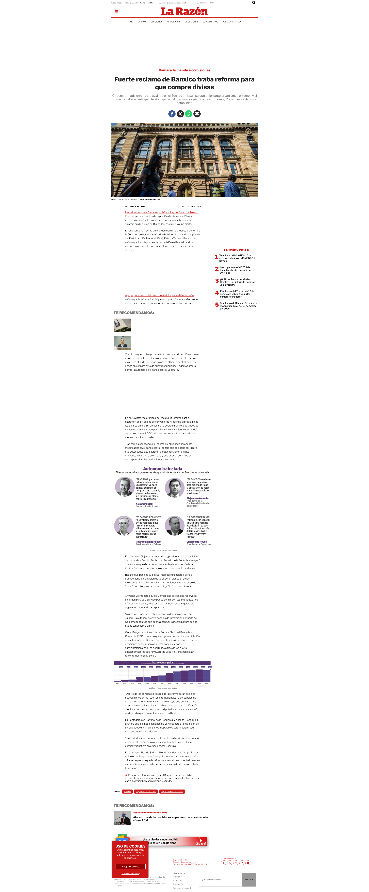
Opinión (142, 21)
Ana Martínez (137, 206)
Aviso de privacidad (130, 873)
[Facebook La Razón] (172, 113)
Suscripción (178, 884)
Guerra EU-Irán (131, 3)
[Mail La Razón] (197, 113)
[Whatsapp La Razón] (188, 113)
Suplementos (210, 21)
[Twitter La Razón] (180, 113)
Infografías (173, 21)
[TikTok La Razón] (241, 862)
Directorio (177, 876)
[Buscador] (253, 3)
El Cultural (191, 21)
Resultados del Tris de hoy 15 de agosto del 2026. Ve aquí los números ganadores (237, 294)
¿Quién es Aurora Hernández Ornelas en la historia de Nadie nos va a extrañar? (238, 282)
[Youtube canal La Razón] (247, 862)
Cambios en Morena (148, 3)
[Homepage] (184, 11)
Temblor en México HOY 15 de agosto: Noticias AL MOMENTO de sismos (237, 258)
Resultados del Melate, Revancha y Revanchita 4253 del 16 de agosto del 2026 (238, 306)
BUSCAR (249, 879)
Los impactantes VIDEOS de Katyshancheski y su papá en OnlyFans (235, 270)
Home (130, 21)
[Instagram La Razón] (235, 862)
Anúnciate (177, 880)
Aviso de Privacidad (182, 888)
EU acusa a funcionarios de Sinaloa (173, 3)
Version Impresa (231, 21)
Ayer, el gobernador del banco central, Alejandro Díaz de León (159, 295)
